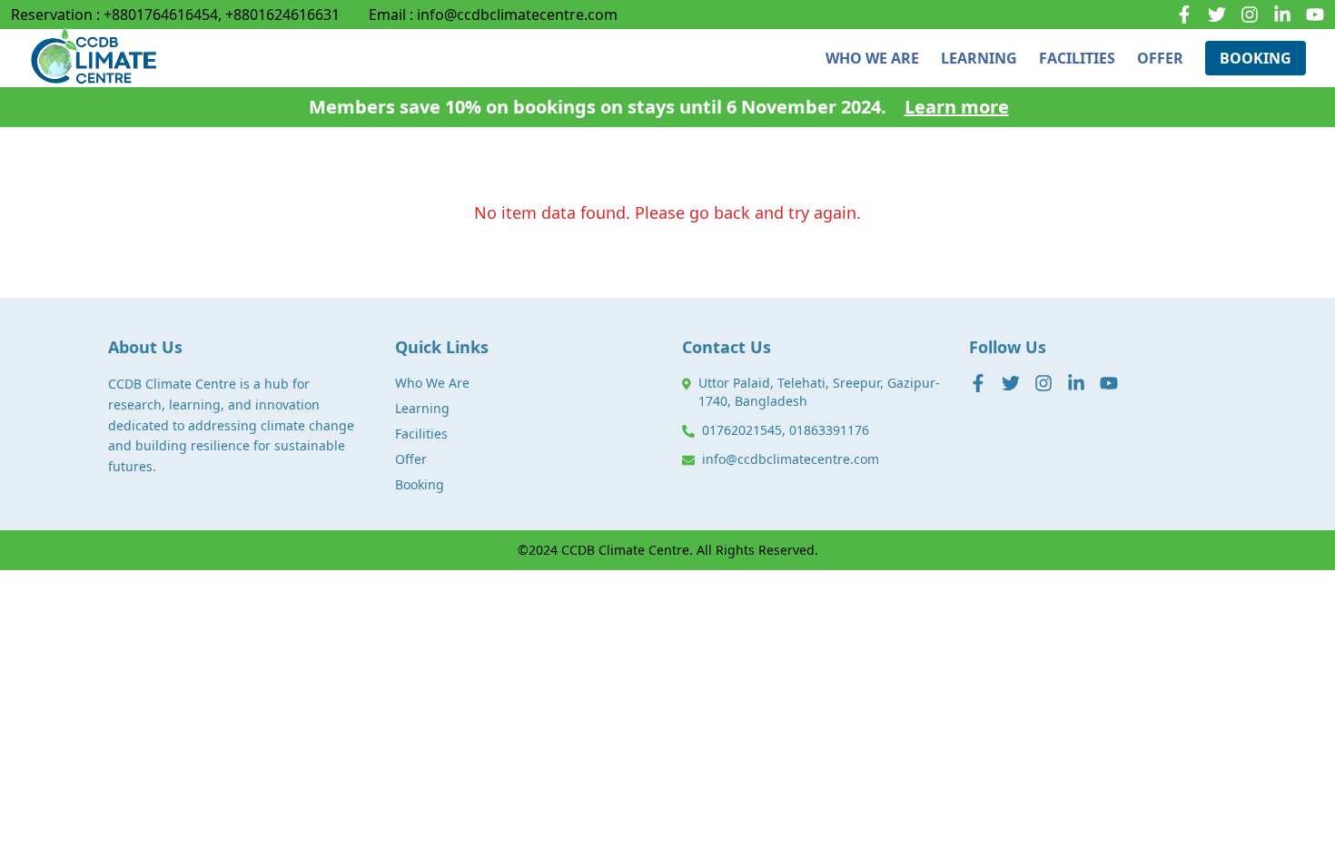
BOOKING (1255, 58)
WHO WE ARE (872, 58)
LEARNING (979, 58)
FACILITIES (1077, 58)
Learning (422, 408)
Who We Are (432, 382)
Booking (419, 484)
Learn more (957, 106)
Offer (411, 459)
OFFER (1160, 58)
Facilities (421, 433)
